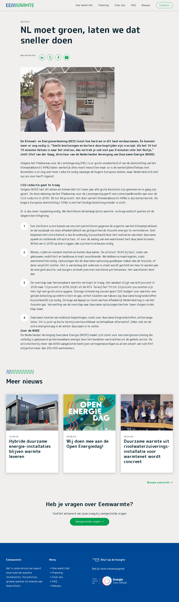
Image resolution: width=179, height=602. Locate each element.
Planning (104, 5)
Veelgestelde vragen (88, 521)
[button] (32, 433)
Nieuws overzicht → (160, 482)
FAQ (133, 5)
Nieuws (146, 5)
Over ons (120, 5)
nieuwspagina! (116, 568)
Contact (164, 5)
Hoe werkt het (84, 5)
